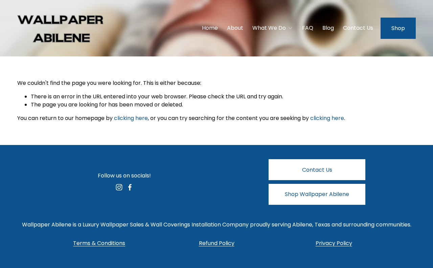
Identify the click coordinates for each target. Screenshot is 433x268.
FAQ (307, 28)
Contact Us (358, 28)
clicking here (131, 118)
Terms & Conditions (99, 243)
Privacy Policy (334, 243)
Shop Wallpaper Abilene (317, 194)
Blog (328, 28)
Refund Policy (216, 243)
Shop (398, 28)
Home (210, 28)
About (235, 28)
